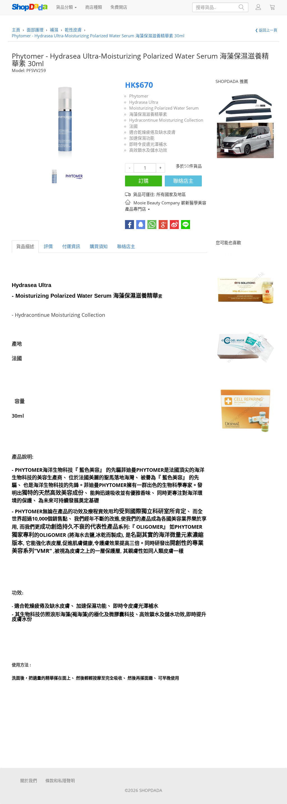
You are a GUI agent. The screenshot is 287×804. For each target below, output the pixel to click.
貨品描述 (25, 246)
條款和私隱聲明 (60, 780)
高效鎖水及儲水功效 (148, 150)
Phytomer (138, 96)
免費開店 (118, 7)
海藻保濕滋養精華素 (148, 114)
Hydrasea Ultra (143, 102)
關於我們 (28, 780)
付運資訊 (71, 246)
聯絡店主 (183, 180)
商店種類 (93, 7)
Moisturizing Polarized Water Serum (164, 108)
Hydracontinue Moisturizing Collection (166, 120)
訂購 (143, 180)
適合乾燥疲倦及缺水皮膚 (152, 132)
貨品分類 (65, 7)
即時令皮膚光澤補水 (148, 144)
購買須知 (99, 246)
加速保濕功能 (141, 138)
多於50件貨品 (189, 166)
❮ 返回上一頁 (266, 30)
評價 (48, 246)
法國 (133, 126)
